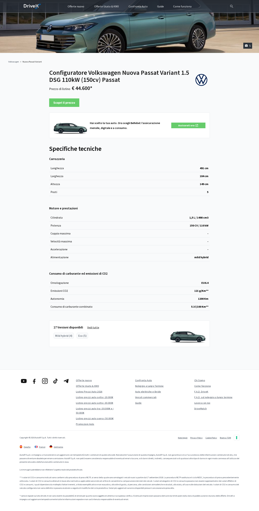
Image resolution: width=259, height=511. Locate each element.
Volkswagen (13, 61)
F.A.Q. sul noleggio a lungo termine (213, 397)
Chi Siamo (199, 380)
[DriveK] (32, 6)
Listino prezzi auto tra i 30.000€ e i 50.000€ (94, 410)
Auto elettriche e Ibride (148, 391)
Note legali (182, 437)
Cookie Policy (211, 437)
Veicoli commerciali (145, 397)
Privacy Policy (196, 437)
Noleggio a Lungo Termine (149, 386)
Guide (138, 402)
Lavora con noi (202, 402)
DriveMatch (200, 408)
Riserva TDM (225, 437)
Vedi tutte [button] (93, 327)
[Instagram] (45, 381)
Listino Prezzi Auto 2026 (89, 391)
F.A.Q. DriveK (201, 391)
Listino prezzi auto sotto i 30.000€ (94, 402)
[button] (188, 125)
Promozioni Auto (85, 424)
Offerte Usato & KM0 (87, 386)
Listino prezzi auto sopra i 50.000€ (94, 418)
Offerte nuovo (84, 380)
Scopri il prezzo (64, 103)
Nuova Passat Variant (32, 61)
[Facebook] (34, 381)
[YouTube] (24, 381)
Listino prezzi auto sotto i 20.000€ (94, 397)
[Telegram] (66, 381)
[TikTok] (55, 381)
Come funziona (202, 386)
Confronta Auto (143, 380)
